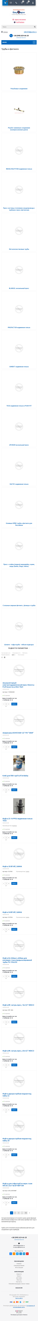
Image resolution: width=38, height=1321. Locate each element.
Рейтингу (25, 653)
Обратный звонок (21, 37)
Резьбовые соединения (19, 88)
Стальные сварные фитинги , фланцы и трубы (19, 605)
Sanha (27, 871)
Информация (19, 1271)
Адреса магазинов (20, 19)
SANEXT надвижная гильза (19, 366)
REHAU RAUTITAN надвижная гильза (19, 169)
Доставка (19, 1278)
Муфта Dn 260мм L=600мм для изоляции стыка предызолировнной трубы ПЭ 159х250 (17, 960)
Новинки (19, 1263)
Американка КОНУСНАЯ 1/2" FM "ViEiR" (18, 733)
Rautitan (14, 825)
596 (26, 1212)
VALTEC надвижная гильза (19, 484)
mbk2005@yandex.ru (30, 32)
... (22, 1212)
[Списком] (4, 657)
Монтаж (19, 1279)
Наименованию (5, 654)
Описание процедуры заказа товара (19, 1283)
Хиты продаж (19, 1267)
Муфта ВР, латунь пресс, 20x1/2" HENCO (18, 1051)
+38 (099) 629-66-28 (21, 35)
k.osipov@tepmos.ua (19, 1247)
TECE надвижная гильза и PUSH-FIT (19, 406)
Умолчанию (21, 654)
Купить (14, 704)
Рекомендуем (19, 1261)
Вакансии (19, 1287)
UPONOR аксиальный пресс (19, 445)
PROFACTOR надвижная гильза (19, 327)
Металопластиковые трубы (19, 249)
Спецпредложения (19, 1265)
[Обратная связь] (10, 3)
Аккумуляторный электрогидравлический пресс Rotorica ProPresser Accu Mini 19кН (18, 685)
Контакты (19, 1281)
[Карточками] (2, 657)
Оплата (19, 1276)
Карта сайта (19, 1298)
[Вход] (33, 3)
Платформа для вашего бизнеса (19, 1314)
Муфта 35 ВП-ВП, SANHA (12, 866)
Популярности (16, 653)
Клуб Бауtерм (20, 22)
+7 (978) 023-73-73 (7, 700)
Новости (19, 1274)
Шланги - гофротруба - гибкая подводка (19, 644)
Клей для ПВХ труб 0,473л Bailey (15, 776)
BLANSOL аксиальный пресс (19, 288)
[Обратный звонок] (16, 3)
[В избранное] (34, 662)
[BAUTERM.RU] (19, 12)
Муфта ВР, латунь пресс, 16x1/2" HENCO (18, 1005)
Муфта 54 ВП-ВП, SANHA (12, 912)
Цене (13, 654)
